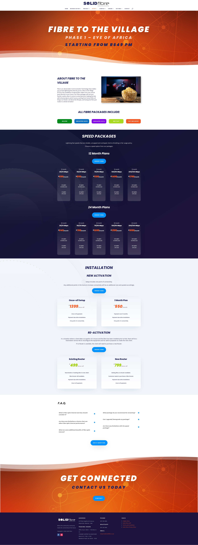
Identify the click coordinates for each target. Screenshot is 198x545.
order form (99, 161)
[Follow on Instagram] (61, 535)
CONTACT (99, 498)
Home (66, 8)
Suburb (110, 8)
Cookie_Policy (126, 521)
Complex (101, 8)
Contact (127, 8)
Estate (94, 8)
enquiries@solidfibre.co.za (107, 534)
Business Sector (75, 8)
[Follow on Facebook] (58, 535)
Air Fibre (118, 8)
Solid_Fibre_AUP (127, 523)
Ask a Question (99, 443)
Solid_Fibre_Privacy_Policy (129, 527)
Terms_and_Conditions (129, 525)
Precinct (85, 8)
